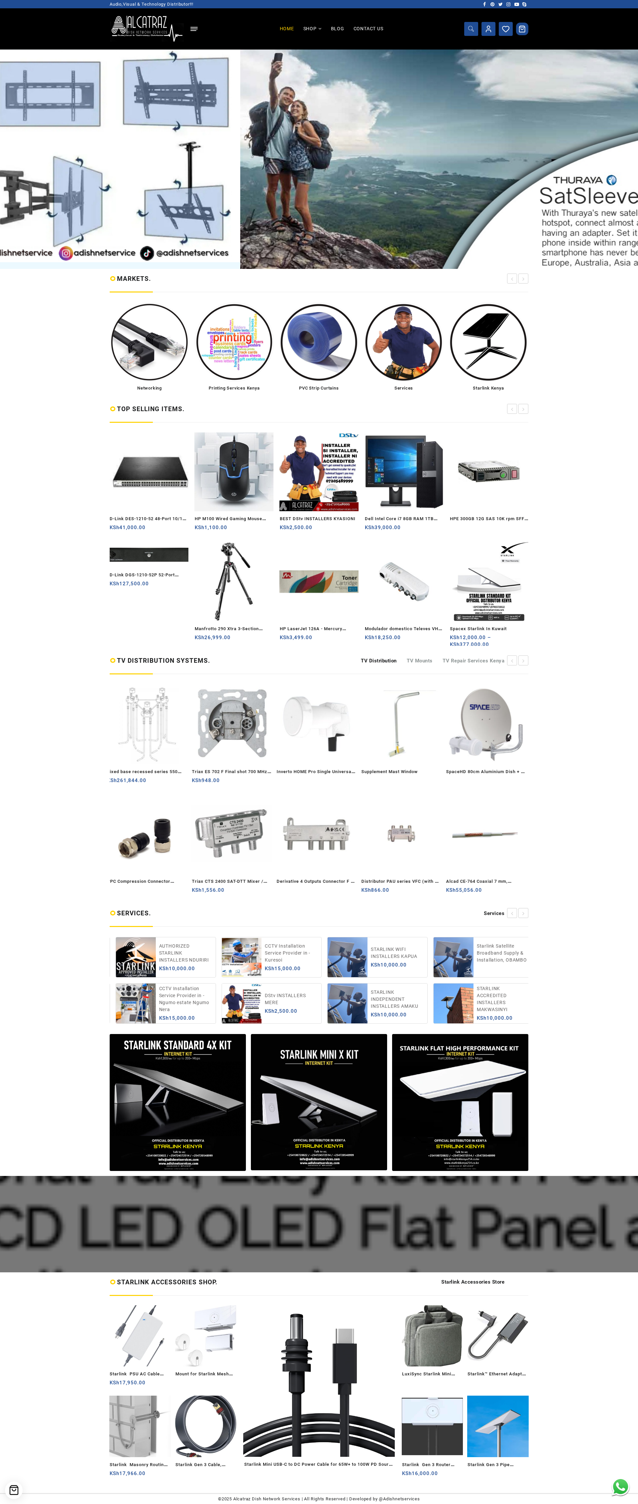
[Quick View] (141, 530)
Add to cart (115, 530)
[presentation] (512, 279)
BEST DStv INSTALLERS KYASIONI (232, 518)
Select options (370, 640)
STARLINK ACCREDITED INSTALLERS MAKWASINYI (381, 999)
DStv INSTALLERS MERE (174, 999)
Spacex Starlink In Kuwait (393, 628)
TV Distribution (379, 661)
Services (494, 913)
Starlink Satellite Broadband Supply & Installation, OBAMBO (391, 953)
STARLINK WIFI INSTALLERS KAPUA (283, 953)
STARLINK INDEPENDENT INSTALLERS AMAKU (283, 999)
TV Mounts (420, 661)
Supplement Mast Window (307, 771)
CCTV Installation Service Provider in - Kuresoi (176, 953)
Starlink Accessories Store (472, 1282)
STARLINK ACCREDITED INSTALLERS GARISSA (497, 953)
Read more (370, 530)
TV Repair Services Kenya (473, 661)
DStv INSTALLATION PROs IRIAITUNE (495, 999)
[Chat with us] (620, 1486)
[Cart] (522, 29)
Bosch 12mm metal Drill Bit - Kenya (488, 628)
